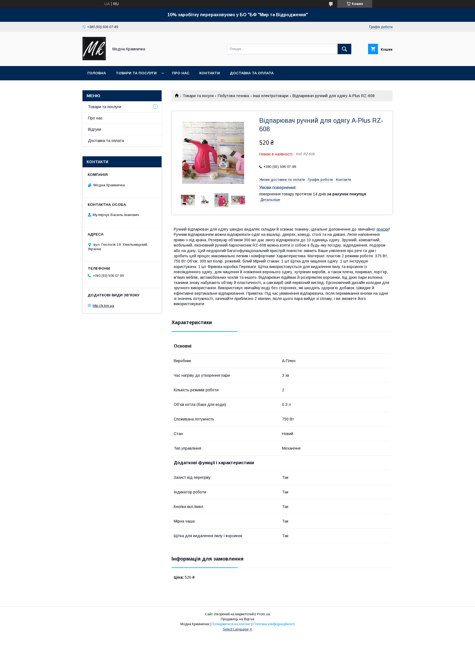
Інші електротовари (270, 96)
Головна (96, 73)
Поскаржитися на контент (231, 624)
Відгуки (94, 129)
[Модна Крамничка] (94, 59)
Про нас (180, 73)
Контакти (209, 73)
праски (383, 229)
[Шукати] (344, 49)
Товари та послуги (136, 73)
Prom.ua (263, 614)
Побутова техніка (233, 96)
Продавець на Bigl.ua (237, 619)
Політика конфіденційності (274, 624)
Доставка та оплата (252, 73)
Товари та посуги (198, 96)
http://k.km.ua (103, 306)
